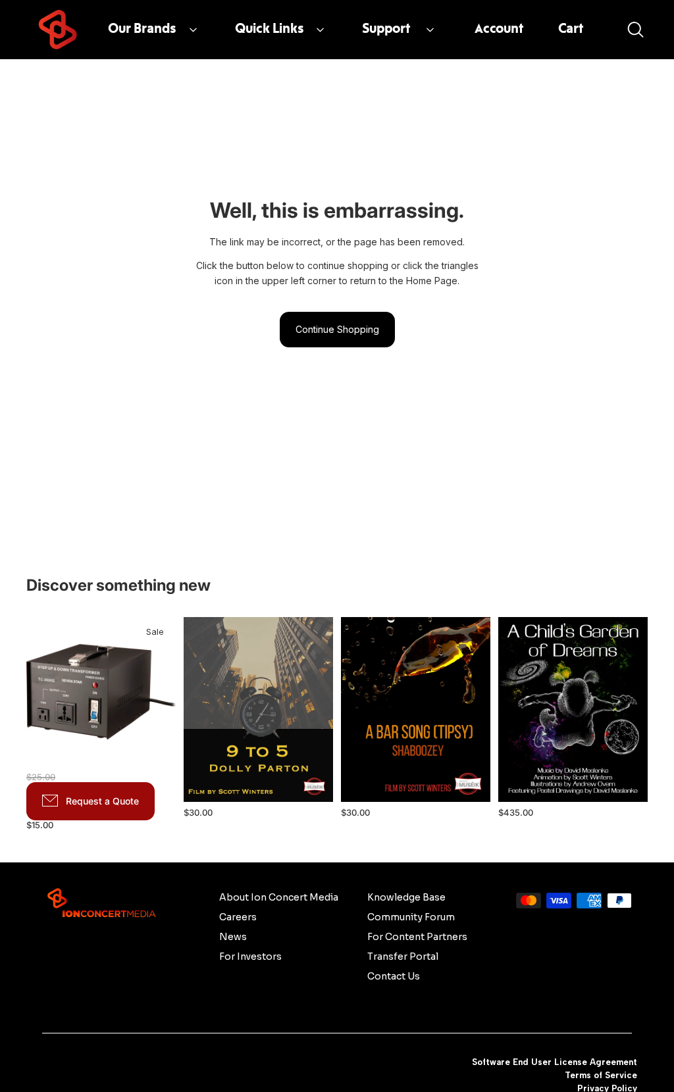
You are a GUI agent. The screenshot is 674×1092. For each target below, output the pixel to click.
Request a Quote (102, 801)
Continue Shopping (337, 329)
